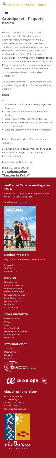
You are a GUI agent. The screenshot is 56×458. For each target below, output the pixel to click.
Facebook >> (10, 265)
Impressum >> (11, 358)
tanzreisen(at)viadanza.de (16, 409)
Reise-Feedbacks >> (13, 328)
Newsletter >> (10, 282)
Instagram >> (10, 271)
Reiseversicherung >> (14, 291)
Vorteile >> (9, 322)
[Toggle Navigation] (6, 12)
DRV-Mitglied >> (12, 334)
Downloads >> (11, 307)
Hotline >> (9, 304)
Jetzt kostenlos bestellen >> (17, 202)
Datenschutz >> (11, 352)
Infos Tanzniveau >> (13, 285)
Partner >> (9, 337)
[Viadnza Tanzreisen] (24, 4)
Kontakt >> (9, 355)
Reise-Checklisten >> (14, 298)
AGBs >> (8, 348)
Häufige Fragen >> (13, 301)
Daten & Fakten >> (13, 319)
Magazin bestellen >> (14, 288)
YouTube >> (9, 268)
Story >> (8, 325)
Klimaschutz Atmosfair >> (16, 295)
